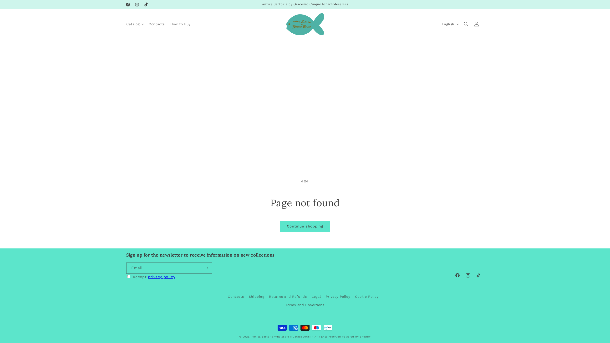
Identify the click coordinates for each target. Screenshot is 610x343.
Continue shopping (305, 226)
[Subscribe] (206, 268)
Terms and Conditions (305, 305)
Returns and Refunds (288, 296)
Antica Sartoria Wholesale (270, 336)
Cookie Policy (367, 296)
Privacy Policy (338, 296)
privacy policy (161, 277)
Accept (154, 277)
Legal (316, 296)
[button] (134, 24)
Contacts (236, 296)
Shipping (256, 296)
